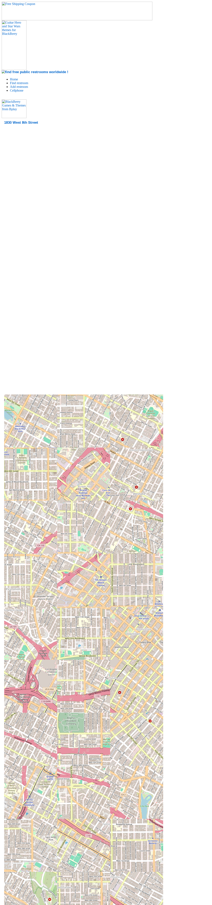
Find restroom (19, 83)
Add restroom (19, 86)
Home (14, 79)
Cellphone (16, 90)
